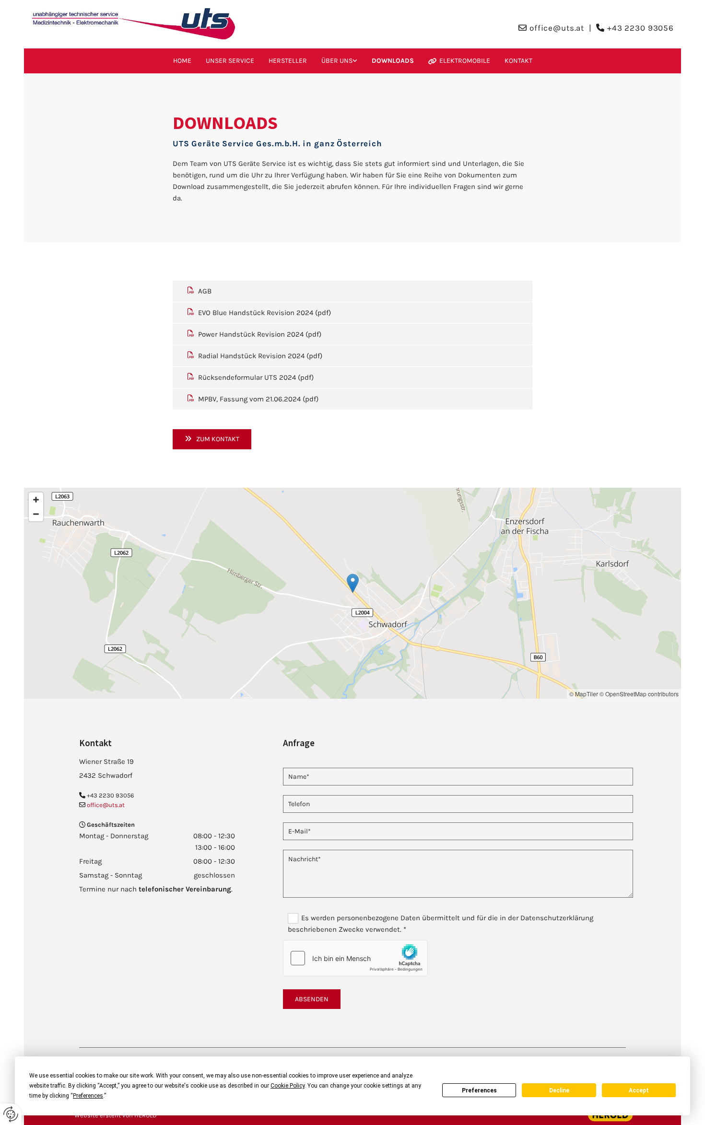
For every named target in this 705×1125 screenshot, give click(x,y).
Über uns (336, 61)
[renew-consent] (11, 1114)
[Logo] (133, 24)
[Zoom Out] (36, 514)
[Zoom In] (36, 499)
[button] (212, 439)
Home (182, 61)
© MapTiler (583, 694)
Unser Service (230, 61)
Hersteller (288, 61)
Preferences (479, 1090)
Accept (639, 1090)
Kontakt (518, 61)
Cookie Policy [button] (287, 1085)
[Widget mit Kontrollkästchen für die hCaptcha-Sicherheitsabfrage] (355, 958)
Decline (559, 1090)
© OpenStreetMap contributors (639, 694)
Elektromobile (464, 61)
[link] (339, 60)
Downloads (393, 61)
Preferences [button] (88, 1095)
